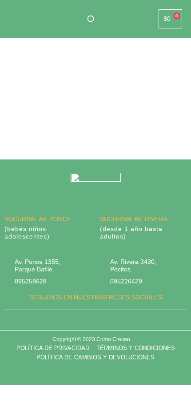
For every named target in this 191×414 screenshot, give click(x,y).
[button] (91, 19)
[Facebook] (86, 322)
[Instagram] (104, 322)
